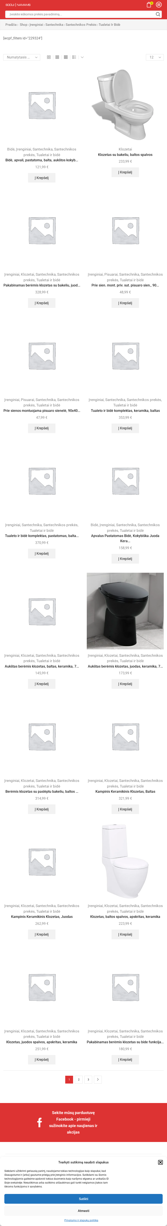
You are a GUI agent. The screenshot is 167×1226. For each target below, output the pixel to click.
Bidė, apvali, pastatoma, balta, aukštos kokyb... (41, 160)
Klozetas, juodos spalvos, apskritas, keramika (41, 1042)
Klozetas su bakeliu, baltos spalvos (125, 155)
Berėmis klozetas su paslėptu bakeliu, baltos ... (41, 791)
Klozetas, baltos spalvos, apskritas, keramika (125, 917)
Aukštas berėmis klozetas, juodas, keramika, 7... (125, 666)
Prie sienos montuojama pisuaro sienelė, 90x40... (41, 411)
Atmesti (83, 1211)
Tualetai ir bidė (48, 155)
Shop (23, 25)
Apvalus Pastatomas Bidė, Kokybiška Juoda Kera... (125, 538)
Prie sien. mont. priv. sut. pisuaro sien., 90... (125, 285)
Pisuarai (111, 274)
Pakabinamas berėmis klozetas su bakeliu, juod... (41, 285)
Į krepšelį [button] (42, 178)
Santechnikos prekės (81, 25)
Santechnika (54, 25)
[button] (160, 1162)
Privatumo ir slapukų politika (81, 1220)
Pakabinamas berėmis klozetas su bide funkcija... (125, 1042)
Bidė (11, 149)
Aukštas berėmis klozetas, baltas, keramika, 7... (42, 666)
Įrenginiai (36, 25)
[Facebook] (39, 1122)
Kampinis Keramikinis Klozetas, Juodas (42, 917)
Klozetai (125, 149)
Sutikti (83, 1199)
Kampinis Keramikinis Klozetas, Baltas (125, 791)
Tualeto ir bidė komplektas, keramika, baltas (125, 411)
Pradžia (11, 25)
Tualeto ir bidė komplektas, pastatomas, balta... (42, 536)
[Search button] (158, 14)
